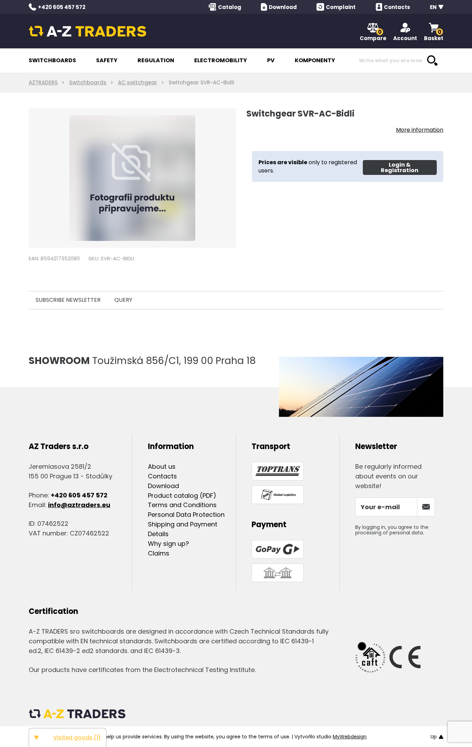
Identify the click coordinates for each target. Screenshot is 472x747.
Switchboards (87, 82)
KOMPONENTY (315, 60)
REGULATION (156, 60)
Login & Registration (399, 167)
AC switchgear (137, 82)
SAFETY (106, 60)
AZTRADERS (43, 82)
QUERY (123, 300)
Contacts (162, 476)
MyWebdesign (350, 736)
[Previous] (40, 178)
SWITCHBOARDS (52, 60)
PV (271, 60)
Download (163, 486)
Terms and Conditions (182, 505)
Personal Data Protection (186, 514)
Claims (158, 553)
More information (419, 130)
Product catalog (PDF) (182, 495)
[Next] (224, 178)
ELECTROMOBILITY (220, 60)
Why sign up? (168, 543)
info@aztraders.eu (79, 505)
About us (162, 466)
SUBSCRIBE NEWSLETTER (68, 300)
